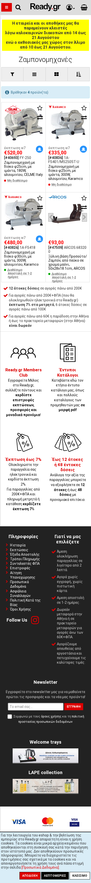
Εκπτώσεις (19, 550)
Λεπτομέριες (55, 875)
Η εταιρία (18, 545)
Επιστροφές (20, 568)
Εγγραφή (74, 706)
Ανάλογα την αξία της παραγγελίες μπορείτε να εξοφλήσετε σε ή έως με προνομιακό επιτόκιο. (67, 480)
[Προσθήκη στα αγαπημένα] (40, 108)
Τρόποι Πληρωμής (25, 559)
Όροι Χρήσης (20, 609)
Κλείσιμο (79, 875)
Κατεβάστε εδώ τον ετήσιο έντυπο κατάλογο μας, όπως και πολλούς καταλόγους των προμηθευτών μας (67, 390)
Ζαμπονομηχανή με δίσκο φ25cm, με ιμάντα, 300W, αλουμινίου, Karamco (65, 173)
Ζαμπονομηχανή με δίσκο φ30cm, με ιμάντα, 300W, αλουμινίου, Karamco (21, 258)
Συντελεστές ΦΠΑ (25, 563)
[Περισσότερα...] (23, 124)
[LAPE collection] (45, 792)
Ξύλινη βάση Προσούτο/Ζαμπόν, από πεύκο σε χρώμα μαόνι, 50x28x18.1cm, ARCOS (67, 262)
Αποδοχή (30, 875)
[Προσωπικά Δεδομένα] (40, 867)
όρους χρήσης (51, 716)
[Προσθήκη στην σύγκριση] (40, 117)
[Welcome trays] (45, 761)
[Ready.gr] (45, 10)
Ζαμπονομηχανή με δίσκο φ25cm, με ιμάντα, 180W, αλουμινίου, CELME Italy (23, 168)
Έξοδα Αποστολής (25, 554)
